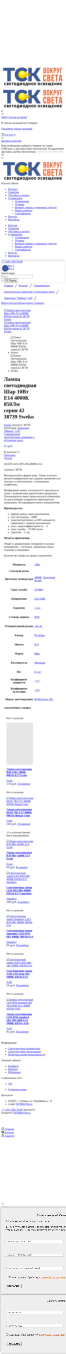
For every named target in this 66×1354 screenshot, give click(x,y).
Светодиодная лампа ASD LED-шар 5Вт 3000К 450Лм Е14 (19, 973)
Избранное (14, 1072)
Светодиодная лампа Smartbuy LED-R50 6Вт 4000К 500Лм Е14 (19, 933)
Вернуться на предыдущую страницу (22, 303)
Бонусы (12, 216)
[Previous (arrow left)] (2, 1206)
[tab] (33, 455)
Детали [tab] (8, 458)
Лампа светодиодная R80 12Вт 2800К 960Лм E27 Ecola (19, 772)
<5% (36, 690)
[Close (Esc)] (2, 1203)
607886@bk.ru (24, 1104)
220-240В (39, 598)
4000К (38, 577)
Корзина (13, 1069)
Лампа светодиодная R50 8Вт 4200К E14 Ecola (19, 855)
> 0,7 (37, 681)
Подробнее (24, 783)
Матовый (39, 662)
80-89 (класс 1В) (43, 699)
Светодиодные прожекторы (24, 1048)
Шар (37, 653)
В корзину (22, 867)
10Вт (37, 564)
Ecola (9, 780)
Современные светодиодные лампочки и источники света (19, 437)
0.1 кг (37, 671)
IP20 (36, 617)
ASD (9, 982)
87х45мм (39, 635)
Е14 (36, 644)
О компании (15, 198)
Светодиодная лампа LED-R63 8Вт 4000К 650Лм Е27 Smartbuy (19, 890)
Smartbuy (11, 898)
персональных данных (52, 1277)
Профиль (13, 1066)
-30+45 (38, 626)
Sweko (8, 425)
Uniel (9, 820)
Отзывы (19, 204)
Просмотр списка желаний (16, 128)
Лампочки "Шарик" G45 (18, 298)
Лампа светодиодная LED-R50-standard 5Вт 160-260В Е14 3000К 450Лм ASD (19, 1019)
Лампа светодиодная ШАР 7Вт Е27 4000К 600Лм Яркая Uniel (19, 812)
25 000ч (38, 589)
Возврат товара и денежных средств (36, 207)
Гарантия (13, 192)
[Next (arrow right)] (6, 1206)
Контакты (13, 219)
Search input (8, 273)
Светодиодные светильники (24, 1051)
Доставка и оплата (18, 195)
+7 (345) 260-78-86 (12, 261)
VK (10, 1083)
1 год (37, 607)
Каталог (12, 189)
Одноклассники (17, 1089)
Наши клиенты (23, 210)
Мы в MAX (11, 267)
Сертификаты (23, 213)
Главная (8, 285)
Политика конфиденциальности (26, 1054)
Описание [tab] (10, 455)
